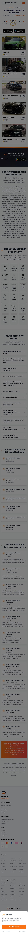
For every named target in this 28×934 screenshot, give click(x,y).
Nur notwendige (6, 931)
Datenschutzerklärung (8, 922)
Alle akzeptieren (14, 927)
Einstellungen (22, 931)
